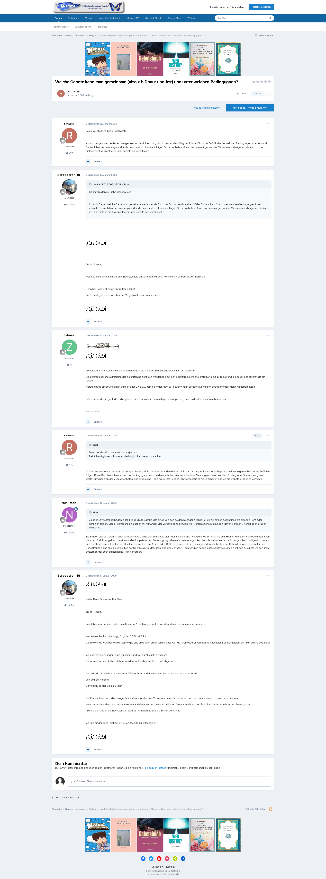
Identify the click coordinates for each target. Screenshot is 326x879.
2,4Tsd (71, 532)
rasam (76, 91)
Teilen (243, 93)
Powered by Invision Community (163, 874)
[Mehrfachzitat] (88, 161)
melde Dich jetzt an (155, 767)
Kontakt (170, 866)
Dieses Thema (254, 18)
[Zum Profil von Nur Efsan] (69, 515)
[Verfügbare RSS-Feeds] (270, 809)
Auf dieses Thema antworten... (90, 781)
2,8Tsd (71, 204)
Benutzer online (83, 26)
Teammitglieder (60, 26)
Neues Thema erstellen (207, 107)
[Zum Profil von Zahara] (69, 347)
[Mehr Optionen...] (268, 124)
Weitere (191, 18)
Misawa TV (133, 18)
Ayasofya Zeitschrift (110, 18)
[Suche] (270, 18)
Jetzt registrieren (262, 6)
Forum (58, 18)
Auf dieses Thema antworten (250, 107)
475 (70, 153)
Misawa (89, 18)
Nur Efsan (68, 503)
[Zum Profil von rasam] (61, 93)
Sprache (156, 866)
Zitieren (98, 161)
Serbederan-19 (68, 175)
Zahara (68, 335)
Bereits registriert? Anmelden (227, 7)
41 (70, 364)
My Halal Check (153, 18)
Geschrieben (101, 123)
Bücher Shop (174, 18)
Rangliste (102, 26)
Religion (91, 95)
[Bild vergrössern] (96, 243)
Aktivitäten (73, 18)
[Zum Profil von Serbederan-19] (69, 187)
